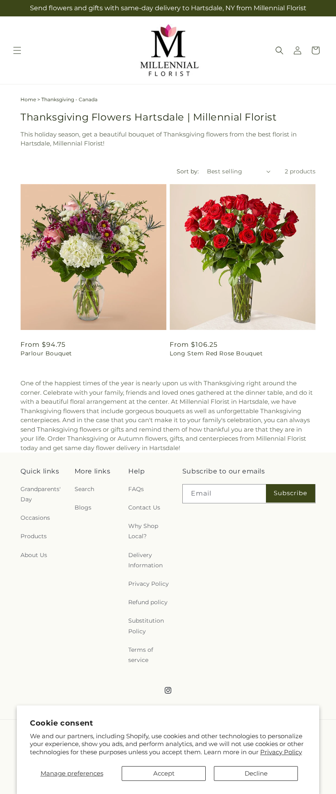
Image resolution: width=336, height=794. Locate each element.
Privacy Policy (281, 752)
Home (28, 99)
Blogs (83, 507)
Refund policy (148, 602)
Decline (256, 773)
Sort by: (188, 171)
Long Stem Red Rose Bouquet (216, 353)
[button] (17, 50)
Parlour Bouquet (46, 353)
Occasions (35, 517)
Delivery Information (145, 560)
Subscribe (290, 493)
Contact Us (144, 507)
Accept (164, 773)
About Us (33, 555)
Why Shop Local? (143, 531)
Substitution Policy (146, 626)
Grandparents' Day (40, 494)
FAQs (136, 489)
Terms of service (140, 655)
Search (84, 489)
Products (33, 536)
